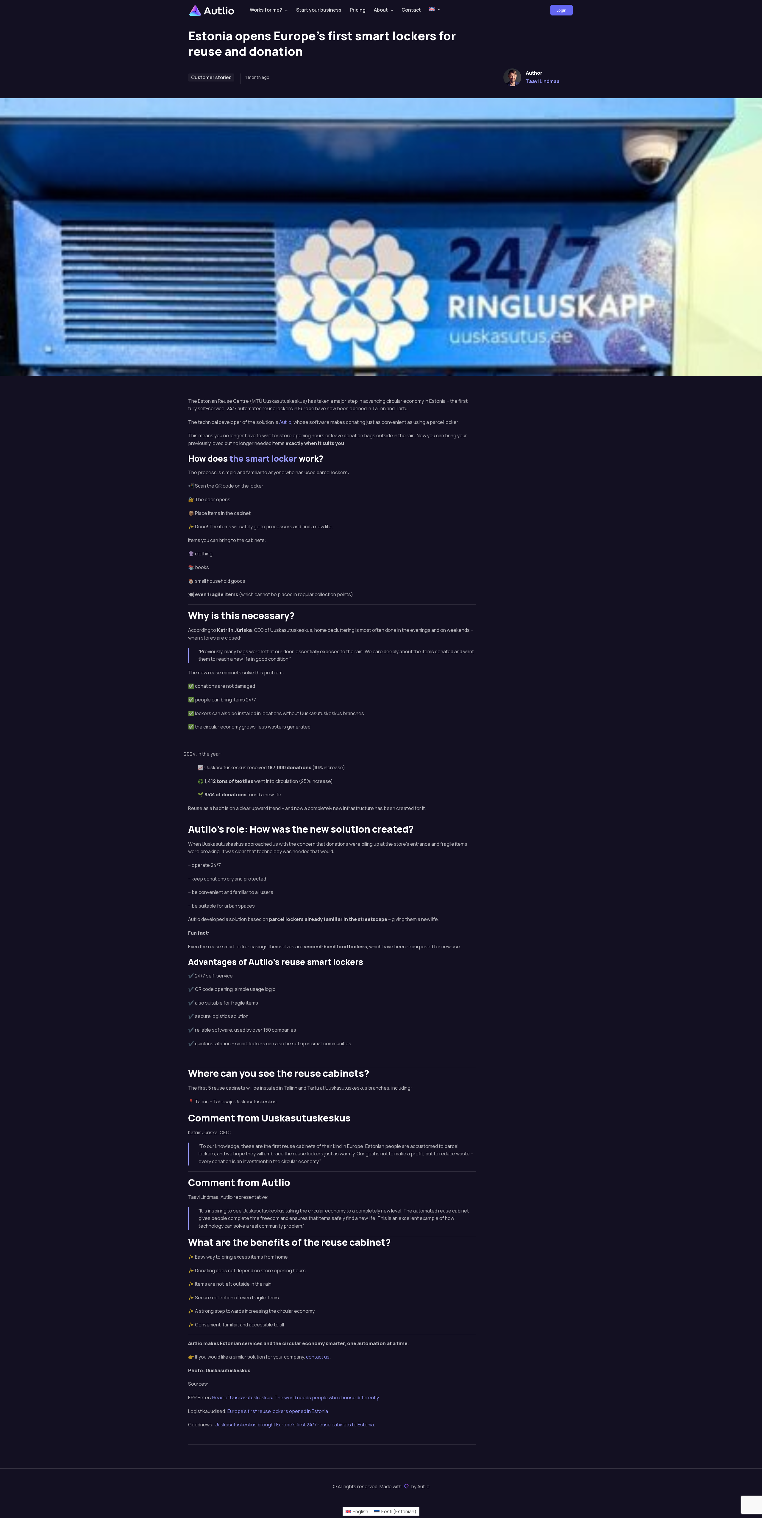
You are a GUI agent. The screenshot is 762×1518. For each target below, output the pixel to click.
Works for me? (266, 10)
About (381, 10)
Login (561, 10)
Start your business (318, 10)
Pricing (358, 10)
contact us (318, 1356)
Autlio (285, 422)
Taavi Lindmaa (543, 81)
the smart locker (263, 458)
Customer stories (211, 77)
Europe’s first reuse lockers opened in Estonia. (278, 1411)
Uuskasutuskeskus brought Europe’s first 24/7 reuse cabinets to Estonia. (295, 1424)
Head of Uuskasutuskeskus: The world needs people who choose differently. (296, 1397)
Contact (411, 10)
